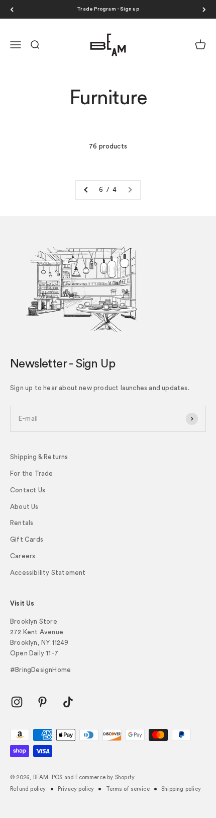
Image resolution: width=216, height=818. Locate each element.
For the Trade (31, 473)
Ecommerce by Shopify (105, 777)
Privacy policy (76, 789)
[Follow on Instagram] (17, 702)
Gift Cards (26, 539)
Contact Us (27, 490)
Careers (22, 556)
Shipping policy (181, 789)
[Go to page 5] (86, 190)
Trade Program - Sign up (108, 9)
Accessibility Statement (48, 572)
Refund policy (28, 789)
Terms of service (128, 789)
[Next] (204, 9)
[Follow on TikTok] (68, 702)
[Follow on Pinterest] (42, 702)
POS (57, 777)
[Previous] (12, 9)
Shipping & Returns (39, 457)
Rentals (21, 522)
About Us (24, 506)
